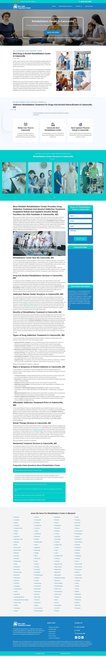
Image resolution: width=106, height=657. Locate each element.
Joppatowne (58, 525)
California (16, 580)
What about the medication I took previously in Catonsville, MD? (31, 484)
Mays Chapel (58, 566)
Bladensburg (17, 561)
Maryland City (58, 564)
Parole (76, 517)
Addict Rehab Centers (65, 6)
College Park (37, 525)
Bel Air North (17, 547)
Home (54, 6)
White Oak (77, 605)
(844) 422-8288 (53, 32)
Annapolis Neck (18, 528)
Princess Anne (78, 531)
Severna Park (78, 564)
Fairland (36, 564)
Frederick (36, 577)
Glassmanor (37, 588)
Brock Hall (16, 569)
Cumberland (37, 533)
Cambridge (17, 586)
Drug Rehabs (52, 631)
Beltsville (16, 553)
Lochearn (57, 561)
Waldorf (77, 591)
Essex (36, 561)
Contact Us (79, 6)
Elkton (36, 555)
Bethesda (16, 558)
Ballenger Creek (18, 539)
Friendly (36, 580)
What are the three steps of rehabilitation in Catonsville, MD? (30, 499)
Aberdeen (16, 517)
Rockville (77, 544)
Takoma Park (78, 577)
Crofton (36, 531)
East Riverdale (38, 542)
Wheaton (77, 602)
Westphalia (78, 599)
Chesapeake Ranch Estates (21, 599)
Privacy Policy (52, 635)
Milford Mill (57, 572)
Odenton (57, 597)
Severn (77, 561)
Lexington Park (58, 555)
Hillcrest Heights (38, 610)
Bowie (15, 564)
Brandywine (17, 566)
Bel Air (16, 544)
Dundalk (36, 539)
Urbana (77, 588)
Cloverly (36, 517)
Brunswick (16, 575)
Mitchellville (58, 575)
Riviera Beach (78, 542)
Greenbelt (37, 599)
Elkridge (36, 553)
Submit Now (80, 239)
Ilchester (57, 520)
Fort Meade (37, 572)
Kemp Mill (57, 528)
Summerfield (78, 575)
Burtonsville (17, 577)
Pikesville (77, 525)
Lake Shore (58, 539)
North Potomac (58, 591)
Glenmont (36, 594)
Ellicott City (37, 558)
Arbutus (16, 531)
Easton (36, 544)
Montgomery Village (60, 577)
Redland (77, 536)
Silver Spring (78, 566)
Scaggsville (78, 555)
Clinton (16, 610)
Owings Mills (58, 605)
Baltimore (16, 542)
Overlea (57, 602)
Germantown (37, 586)
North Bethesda (59, 586)
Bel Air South (17, 550)
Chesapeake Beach (19, 597)
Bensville (16, 555)
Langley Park (58, 544)
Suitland (77, 572)
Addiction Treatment (54, 627)
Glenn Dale (37, 597)
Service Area (89, 6)
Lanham (57, 547)
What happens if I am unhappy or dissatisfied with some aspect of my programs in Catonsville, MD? (38, 489)
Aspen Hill (16, 536)
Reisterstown (78, 539)
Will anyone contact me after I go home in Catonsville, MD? (30, 495)
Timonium (77, 580)
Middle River (58, 569)
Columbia (36, 528)
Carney (16, 591)
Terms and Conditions (54, 638)
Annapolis (16, 525)
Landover (57, 542)
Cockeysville (37, 520)
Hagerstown (37, 602)
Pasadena (77, 520)
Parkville (57, 610)
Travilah (77, 586)
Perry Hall (77, 522)
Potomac (77, 528)
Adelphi (16, 522)
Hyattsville (57, 517)
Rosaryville (78, 547)
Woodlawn (78, 608)
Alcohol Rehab (52, 629)
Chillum (16, 605)
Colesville (37, 522)
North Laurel (58, 588)
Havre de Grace (38, 608)
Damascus (37, 536)
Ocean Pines (58, 594)
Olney (56, 599)
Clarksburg (17, 608)
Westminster (78, 597)
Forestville (37, 569)
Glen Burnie (37, 591)
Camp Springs (17, 588)
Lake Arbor (57, 536)
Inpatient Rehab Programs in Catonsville (92, 180)
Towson (77, 583)
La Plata (57, 533)
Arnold (16, 533)
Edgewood (37, 547)
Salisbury (77, 553)
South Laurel (78, 569)
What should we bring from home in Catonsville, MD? (28, 470)
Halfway (36, 605)
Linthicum (57, 558)
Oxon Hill (57, 608)
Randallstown (78, 533)
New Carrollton (58, 583)
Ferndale (36, 566)
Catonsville (17, 594)
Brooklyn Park (17, 572)
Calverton (16, 583)
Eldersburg (37, 550)
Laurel (56, 553)
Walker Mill (78, 594)
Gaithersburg (37, 583)
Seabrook (77, 558)
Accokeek (16, 520)
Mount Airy (57, 580)
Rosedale (77, 550)
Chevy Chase (17, 602)
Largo (56, 550)
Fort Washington (38, 575)
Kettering (57, 531)
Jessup (56, 522)
